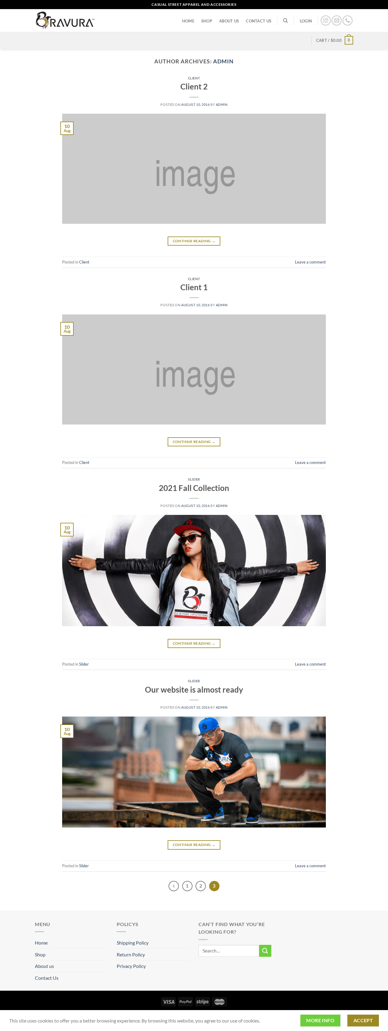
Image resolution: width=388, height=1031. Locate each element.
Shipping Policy (133, 942)
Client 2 (194, 86)
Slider (194, 479)
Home (188, 20)
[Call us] (348, 20)
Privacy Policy (131, 966)
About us (229, 20)
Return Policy (131, 954)
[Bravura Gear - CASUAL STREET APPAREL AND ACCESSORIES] (65, 20)
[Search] (286, 20)
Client (194, 78)
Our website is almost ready (194, 689)
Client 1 (194, 287)
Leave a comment (310, 262)
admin (223, 61)
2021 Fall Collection (194, 487)
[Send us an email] (337, 20)
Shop (206, 20)
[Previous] (174, 886)
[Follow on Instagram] (326, 20)
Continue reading (194, 241)
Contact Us (258, 20)
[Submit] (265, 951)
